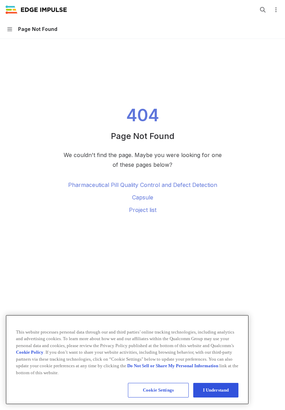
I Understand (216, 390)
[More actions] (275, 10)
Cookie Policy (29, 352)
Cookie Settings (158, 390)
